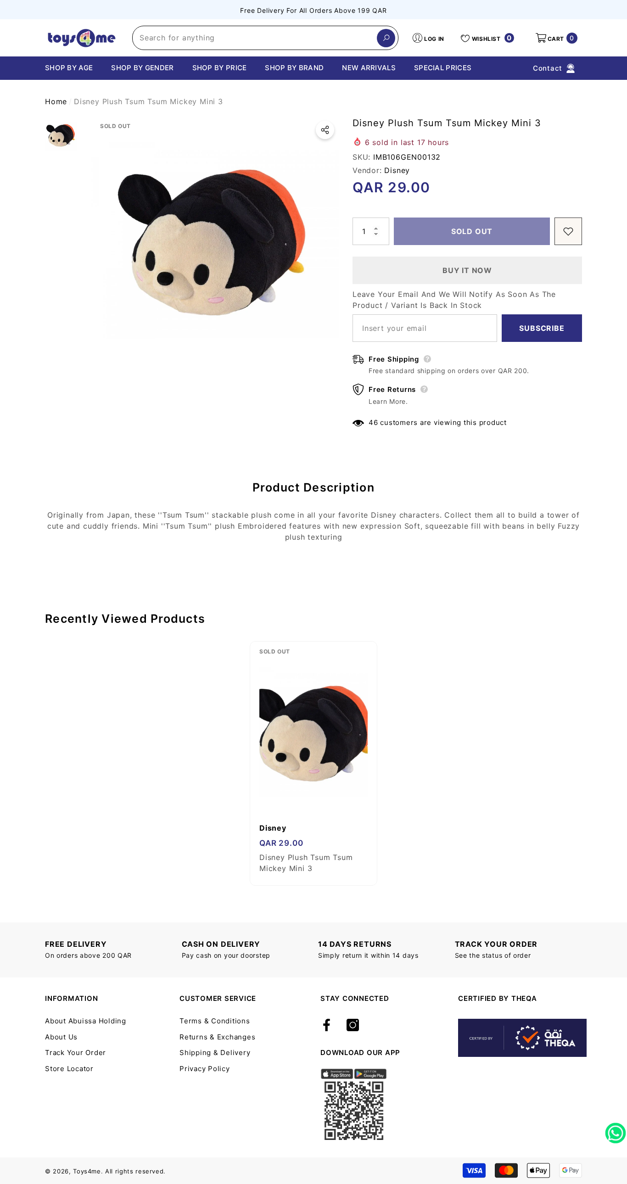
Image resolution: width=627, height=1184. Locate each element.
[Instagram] (353, 1025)
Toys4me (87, 1171)
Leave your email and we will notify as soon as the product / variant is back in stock (454, 300)
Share (325, 130)
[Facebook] (327, 1025)
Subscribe (541, 328)
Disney (397, 170)
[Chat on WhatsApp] (615, 1130)
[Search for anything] (265, 38)
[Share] (325, 130)
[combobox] (255, 38)
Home (56, 101)
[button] (556, 38)
